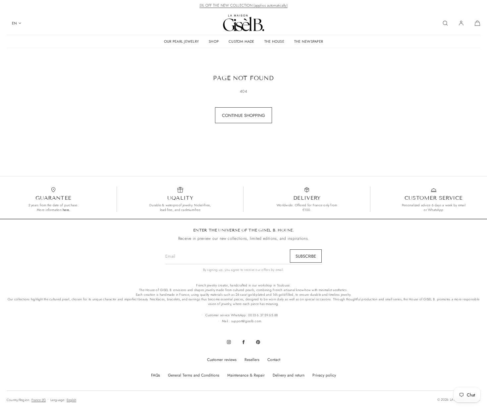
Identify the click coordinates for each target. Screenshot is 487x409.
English (71, 399)
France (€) (38, 399)
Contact (273, 360)
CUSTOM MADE (241, 41)
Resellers (251, 360)
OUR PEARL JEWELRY (181, 41)
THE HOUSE (274, 41)
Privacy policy (324, 375)
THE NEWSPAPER (308, 41)
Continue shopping (243, 115)
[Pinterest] (258, 342)
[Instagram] (229, 342)
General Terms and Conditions (193, 375)
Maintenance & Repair (246, 375)
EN (14, 23)
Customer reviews (222, 360)
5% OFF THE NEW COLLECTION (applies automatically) (243, 5)
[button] (445, 23)
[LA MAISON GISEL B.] (243, 23)
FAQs (155, 375)
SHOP (214, 41)
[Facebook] (243, 342)
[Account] (461, 23)
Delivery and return (288, 375)
